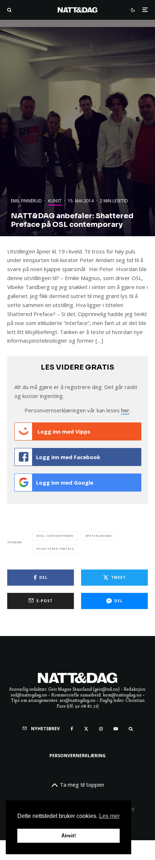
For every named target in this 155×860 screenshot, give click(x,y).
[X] (86, 728)
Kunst (55, 201)
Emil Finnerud (26, 201)
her (125, 410)
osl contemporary (56, 536)
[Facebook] (72, 728)
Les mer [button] (109, 816)
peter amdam (99, 536)
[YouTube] (115, 728)
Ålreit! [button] (68, 835)
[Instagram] (101, 728)
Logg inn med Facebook (68, 457)
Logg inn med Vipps (63, 431)
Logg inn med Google (64, 482)
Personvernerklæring (77, 755)
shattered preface (56, 548)
